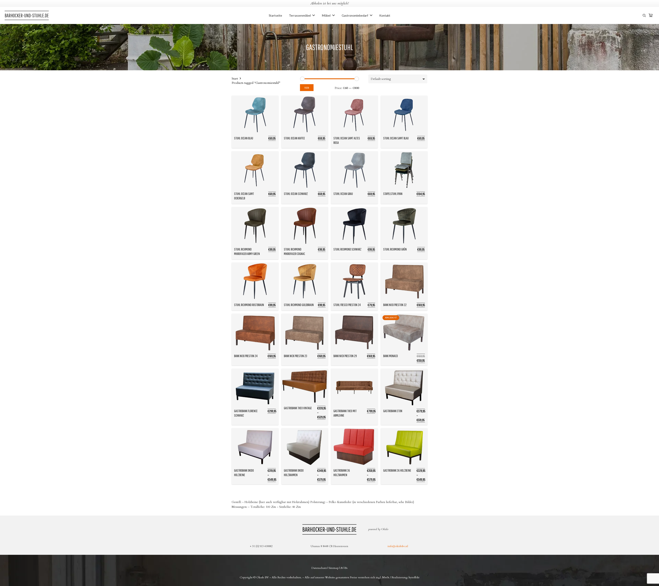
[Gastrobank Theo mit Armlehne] (354, 387)
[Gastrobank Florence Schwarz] (255, 387)
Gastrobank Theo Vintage (298, 408)
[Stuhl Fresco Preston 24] (354, 281)
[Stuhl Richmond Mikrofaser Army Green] (255, 226)
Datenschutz (319, 568)
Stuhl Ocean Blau (243, 138)
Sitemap (334, 568)
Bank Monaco (390, 356)
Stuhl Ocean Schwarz (296, 194)
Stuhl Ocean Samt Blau (396, 138)
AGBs (344, 568)
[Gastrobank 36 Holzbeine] (404, 447)
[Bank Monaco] (404, 332)
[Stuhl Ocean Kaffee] (304, 114)
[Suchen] (644, 15)
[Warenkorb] (650, 15)
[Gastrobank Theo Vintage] (304, 386)
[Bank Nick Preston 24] (255, 332)
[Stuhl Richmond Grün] (404, 226)
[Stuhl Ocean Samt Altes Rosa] (354, 114)
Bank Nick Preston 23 (295, 356)
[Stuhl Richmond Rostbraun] (255, 281)
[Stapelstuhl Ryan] (404, 170)
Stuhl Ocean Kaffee (294, 138)
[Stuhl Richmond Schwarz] (354, 226)
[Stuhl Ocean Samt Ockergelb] (255, 170)
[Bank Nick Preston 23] (304, 332)
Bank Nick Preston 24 (246, 356)
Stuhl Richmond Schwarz (347, 249)
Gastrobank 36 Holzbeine (397, 470)
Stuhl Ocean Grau (343, 194)
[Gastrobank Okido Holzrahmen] (304, 447)
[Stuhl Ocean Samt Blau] (404, 114)
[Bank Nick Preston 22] (404, 281)
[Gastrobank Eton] (404, 387)
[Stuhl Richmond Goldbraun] (304, 281)
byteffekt (414, 577)
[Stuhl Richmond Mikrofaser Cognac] (304, 226)
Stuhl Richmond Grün (395, 249)
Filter (306, 87)
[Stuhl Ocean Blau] (255, 114)
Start (235, 78)
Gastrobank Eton (392, 411)
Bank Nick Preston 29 (345, 356)
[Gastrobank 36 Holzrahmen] (354, 447)
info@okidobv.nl (398, 546)
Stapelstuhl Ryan (392, 194)
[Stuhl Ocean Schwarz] (304, 170)
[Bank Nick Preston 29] (354, 332)
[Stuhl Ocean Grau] (354, 170)
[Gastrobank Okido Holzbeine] (255, 447)
